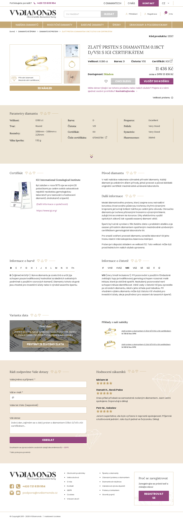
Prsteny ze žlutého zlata (45, 344)
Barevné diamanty (92, 24)
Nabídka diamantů (27, 24)
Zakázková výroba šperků (113, 486)
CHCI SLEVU (123, 81)
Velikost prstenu (161, 97)
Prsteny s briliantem (110, 490)
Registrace (152, 14)
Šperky (117, 24)
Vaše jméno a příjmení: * (22, 379)
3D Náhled (45, 88)
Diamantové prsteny (49, 31)
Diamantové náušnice (112, 481)
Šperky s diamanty (110, 473)
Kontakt (148, 3)
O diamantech (112, 3)
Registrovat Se (153, 496)
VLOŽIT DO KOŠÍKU (156, 81)
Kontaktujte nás (125, 91)
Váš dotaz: (15, 418)
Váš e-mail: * (16, 392)
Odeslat (48, 440)
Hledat (109, 14)
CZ (163, 3)
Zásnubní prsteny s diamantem (116, 477)
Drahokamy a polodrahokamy (148, 24)
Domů (12, 31)
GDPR (66, 447)
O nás (131, 3)
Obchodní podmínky (76, 473)
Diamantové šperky (27, 31)
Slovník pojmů (108, 494)
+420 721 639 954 (46, 3)
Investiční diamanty (59, 24)
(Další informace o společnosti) (52, 204)
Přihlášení (133, 14)
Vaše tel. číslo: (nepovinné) (24, 405)
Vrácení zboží (73, 499)
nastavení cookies (52, 516)
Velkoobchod (73, 477)
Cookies (70, 494)
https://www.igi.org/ (46, 210)
